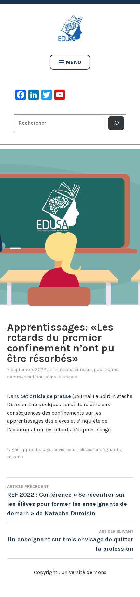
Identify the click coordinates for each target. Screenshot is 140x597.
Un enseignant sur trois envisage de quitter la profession (70, 540)
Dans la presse (61, 376)
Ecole (71, 449)
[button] (70, 225)
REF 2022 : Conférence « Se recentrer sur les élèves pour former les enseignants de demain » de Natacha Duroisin (67, 500)
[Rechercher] (116, 123)
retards (15, 457)
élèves (85, 449)
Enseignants (107, 449)
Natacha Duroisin (73, 369)
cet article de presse (45, 396)
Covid (58, 449)
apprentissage (35, 449)
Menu (73, 62)
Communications (25, 376)
